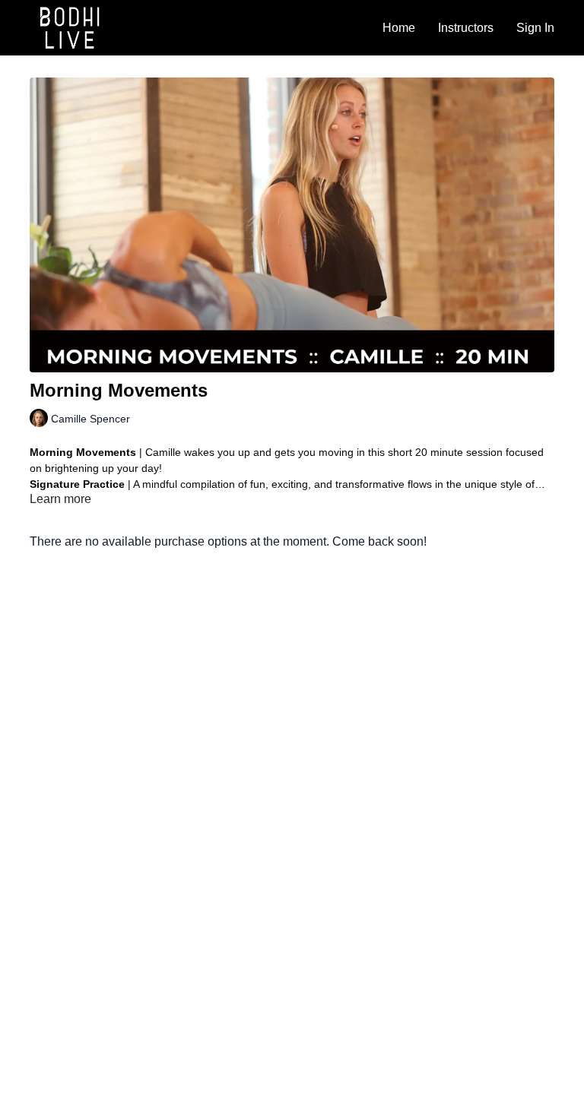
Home (398, 27)
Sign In (535, 27)
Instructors (466, 27)
